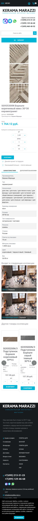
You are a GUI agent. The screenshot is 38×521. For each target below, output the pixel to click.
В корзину (7, 157)
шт (11, 378)
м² (19, 132)
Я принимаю (19, 517)
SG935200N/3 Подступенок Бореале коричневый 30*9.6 (10, 354)
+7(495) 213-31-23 (27, 20)
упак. (19, 139)
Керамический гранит (10, 317)
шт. (19, 145)
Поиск (35, 33)
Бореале (12, 290)
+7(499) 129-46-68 (27, 23)
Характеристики (10, 170)
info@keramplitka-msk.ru (12, 495)
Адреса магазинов (28, 17)
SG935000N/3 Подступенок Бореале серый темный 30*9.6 (28, 354)
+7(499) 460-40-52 (27, 26)
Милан (4, 290)
